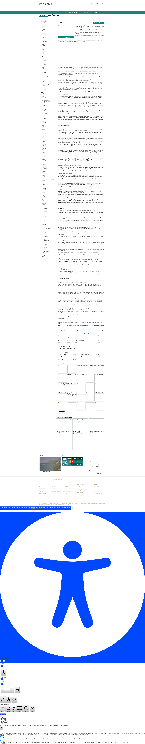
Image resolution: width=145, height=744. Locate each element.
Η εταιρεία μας (65, 484)
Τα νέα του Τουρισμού (67, 488)
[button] (42, 19)
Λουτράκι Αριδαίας (49, 177)
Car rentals (95, 12)
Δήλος (43, 132)
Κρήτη (42, 117)
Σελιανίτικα (47, 217)
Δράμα (43, 164)
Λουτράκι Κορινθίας (47, 225)
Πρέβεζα (43, 77)
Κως (43, 42)
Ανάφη (43, 127)
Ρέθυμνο (44, 121)
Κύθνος (43, 141)
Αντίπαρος (44, 130)
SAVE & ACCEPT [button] (3, 743)
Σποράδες (43, 252)
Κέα (43, 137)
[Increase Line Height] (2, 679)
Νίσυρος (43, 46)
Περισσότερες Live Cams (44, 471)
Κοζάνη (43, 174)
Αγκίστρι (43, 22)
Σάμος (43, 197)
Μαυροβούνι (46, 235)
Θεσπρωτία (44, 69)
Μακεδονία (43, 159)
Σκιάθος (43, 255)
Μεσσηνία (44, 239)
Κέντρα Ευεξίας (41, 491)
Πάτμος (43, 48)
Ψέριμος (43, 55)
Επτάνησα (43, 56)
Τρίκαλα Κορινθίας (48, 228)
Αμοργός (43, 126)
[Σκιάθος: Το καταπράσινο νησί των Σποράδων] (64, 435)
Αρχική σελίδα (60, 19)
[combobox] (35, 508)
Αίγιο (45, 216)
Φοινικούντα (46, 251)
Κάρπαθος (44, 38)
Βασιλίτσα (46, 163)
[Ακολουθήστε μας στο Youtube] (51, 13)
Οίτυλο (45, 237)
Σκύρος (43, 258)
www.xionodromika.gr (98, 488)
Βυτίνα (45, 207)
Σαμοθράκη (44, 97)
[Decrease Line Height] (2, 684)
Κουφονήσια (44, 140)
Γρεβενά (43, 161)
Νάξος (43, 145)
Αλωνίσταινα (46, 205)
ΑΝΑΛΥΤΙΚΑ (99, 473)
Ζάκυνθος (44, 57)
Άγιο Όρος (44, 160)
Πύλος (45, 248)
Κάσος (43, 40)
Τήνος (43, 156)
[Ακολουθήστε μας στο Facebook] (45, 13)
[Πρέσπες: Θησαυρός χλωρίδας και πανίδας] (96, 435)
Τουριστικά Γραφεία (54, 484)
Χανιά (43, 123)
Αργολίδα (44, 203)
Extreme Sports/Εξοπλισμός (56, 491)
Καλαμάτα (45, 241)
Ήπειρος (42, 67)
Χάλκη (43, 53)
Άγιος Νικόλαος (46, 240)
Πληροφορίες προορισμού (74, 12)
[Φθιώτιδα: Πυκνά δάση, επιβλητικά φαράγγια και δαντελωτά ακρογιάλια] (80, 436)
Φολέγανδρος (44, 157)
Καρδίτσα (44, 82)
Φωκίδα (43, 112)
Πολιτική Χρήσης (54, 496)
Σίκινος (43, 151)
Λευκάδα (44, 64)
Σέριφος (43, 149)
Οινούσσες (44, 196)
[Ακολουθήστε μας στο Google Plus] (49, 13)
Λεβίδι (45, 212)
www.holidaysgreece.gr (98, 493)
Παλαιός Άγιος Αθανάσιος (50, 179)
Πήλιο (45, 89)
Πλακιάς (45, 122)
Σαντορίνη (44, 148)
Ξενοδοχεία (52, 6)
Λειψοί (43, 44)
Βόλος (45, 88)
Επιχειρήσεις (68, 6)
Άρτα (43, 68)
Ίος (43, 136)
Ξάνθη (43, 94)
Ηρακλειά (44, 134)
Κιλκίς (43, 172)
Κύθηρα (43, 63)
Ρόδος (43, 49)
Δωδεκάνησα (43, 32)
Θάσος (43, 167)
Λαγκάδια (45, 211)
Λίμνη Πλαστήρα (46, 84)
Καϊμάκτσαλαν (46, 176)
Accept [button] (67, 725)
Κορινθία (44, 224)
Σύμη (43, 51)
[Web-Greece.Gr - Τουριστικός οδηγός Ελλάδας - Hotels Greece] (47, 3)
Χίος (43, 199)
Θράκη (42, 92)
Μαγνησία (44, 86)
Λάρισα (43, 85)
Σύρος (43, 153)
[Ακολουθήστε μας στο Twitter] (47, 13)
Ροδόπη (43, 96)
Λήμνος (43, 195)
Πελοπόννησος (44, 201)
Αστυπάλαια (44, 36)
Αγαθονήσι (44, 33)
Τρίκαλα (43, 90)
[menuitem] (92, 3)
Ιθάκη (43, 59)
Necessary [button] (2, 735)
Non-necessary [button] (3, 739)
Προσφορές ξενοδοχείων (43, 488)
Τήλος (43, 52)
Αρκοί (43, 34)
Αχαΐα (43, 215)
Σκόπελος (44, 256)
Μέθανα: (43, 25)
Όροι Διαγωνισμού (66, 496)
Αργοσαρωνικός (44, 21)
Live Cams (40, 496)
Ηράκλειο (44, 118)
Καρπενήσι (46, 110)
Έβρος (43, 93)
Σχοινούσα (44, 155)
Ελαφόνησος (46, 233)
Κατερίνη (45, 183)
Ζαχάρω (45, 223)
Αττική (43, 102)
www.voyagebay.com (97, 491)
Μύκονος (44, 144)
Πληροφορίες (89, 6)
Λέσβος (43, 193)
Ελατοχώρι (46, 181)
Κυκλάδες (43, 125)
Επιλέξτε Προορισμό (43, 20)
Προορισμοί (46, 6)
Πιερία (43, 180)
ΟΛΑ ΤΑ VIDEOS (78, 466)
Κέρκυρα (44, 60)
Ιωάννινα (44, 72)
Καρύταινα (46, 209)
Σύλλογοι (52, 493)
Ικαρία (43, 192)
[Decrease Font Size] (2, 666)
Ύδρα (43, 30)
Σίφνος (43, 152)
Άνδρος (43, 129)
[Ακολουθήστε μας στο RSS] (53, 13)
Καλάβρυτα (46, 219)
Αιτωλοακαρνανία (45, 100)
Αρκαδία (43, 204)
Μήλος (43, 142)
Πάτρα (45, 220)
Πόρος (43, 26)
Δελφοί (45, 114)
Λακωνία (43, 229)
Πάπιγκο (47, 76)
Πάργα (45, 80)
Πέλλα (43, 175)
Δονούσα (44, 133)
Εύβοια (43, 106)
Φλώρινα (45, 185)
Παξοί (43, 65)
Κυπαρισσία (46, 245)
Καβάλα (43, 169)
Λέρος (43, 45)
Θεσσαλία (43, 81)
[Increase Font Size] (2, 661)
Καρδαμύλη (46, 243)
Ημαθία (43, 165)
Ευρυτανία (44, 109)
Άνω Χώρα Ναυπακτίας (48, 101)
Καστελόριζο (44, 41)
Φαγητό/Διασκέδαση (60, 6)
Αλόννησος (44, 253)
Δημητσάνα (46, 208)
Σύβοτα (45, 71)
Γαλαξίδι (45, 113)
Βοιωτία (43, 104)
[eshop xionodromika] (59, 1)
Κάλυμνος (44, 37)
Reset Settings (3, 714)
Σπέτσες (43, 29)
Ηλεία (43, 221)
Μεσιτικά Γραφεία (54, 488)
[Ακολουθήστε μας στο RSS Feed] (47, 479)
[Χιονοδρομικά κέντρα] (57, 479)
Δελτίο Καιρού (65, 493)
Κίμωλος (43, 138)
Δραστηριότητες (82, 6)
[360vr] (63, 455)
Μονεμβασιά (46, 236)
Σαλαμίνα (44, 28)
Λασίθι (43, 119)
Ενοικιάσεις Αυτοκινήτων (43, 493)
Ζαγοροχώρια (46, 73)
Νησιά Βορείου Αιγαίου (45, 189)
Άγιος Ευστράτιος (45, 191)
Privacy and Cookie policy (60, 725)
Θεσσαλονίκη (44, 168)
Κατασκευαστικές (54, 486)
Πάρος (43, 147)
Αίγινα (43, 23)
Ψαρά (43, 200)
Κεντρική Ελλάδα (44, 98)
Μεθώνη (45, 247)
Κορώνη (45, 244)
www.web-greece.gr (97, 486)
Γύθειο (45, 232)
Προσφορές (75, 6)
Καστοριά (44, 171)
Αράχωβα (45, 105)
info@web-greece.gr (82, 490)
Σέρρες (43, 184)
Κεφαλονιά (44, 61)
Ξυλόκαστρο (46, 227)
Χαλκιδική (44, 188)
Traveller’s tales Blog (97, 6)
